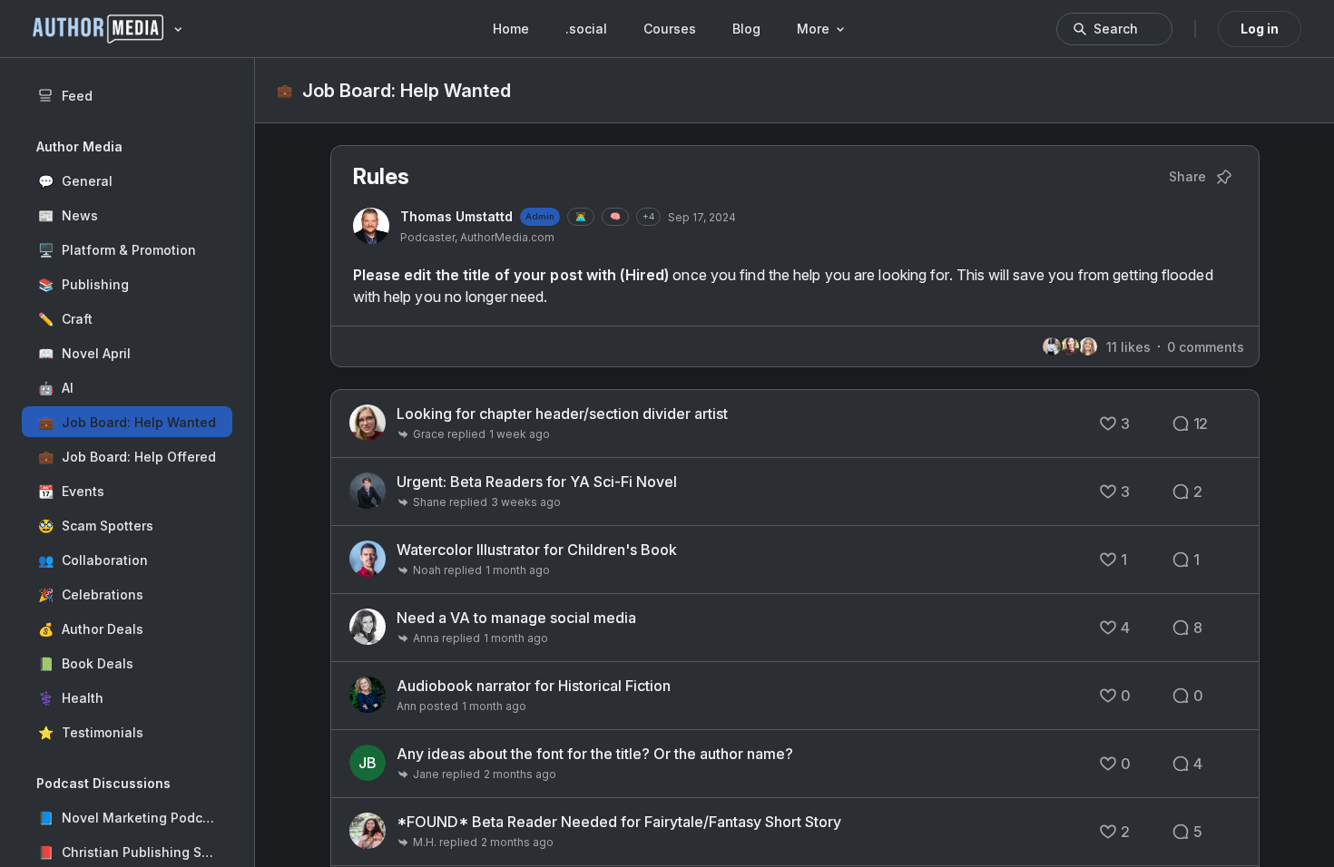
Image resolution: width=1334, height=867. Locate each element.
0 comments (1205, 347)
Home (511, 28)
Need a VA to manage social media (516, 618)
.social (586, 28)
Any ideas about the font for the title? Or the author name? (595, 754)
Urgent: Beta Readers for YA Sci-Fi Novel (537, 481)
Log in (1260, 28)
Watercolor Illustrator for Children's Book (537, 550)
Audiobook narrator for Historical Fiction (534, 686)
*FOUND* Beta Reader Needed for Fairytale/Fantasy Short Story (619, 822)
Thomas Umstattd (456, 216)
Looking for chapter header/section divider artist (562, 413)
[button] (127, 180)
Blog (746, 28)
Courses (669, 28)
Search (1116, 28)
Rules (381, 176)
